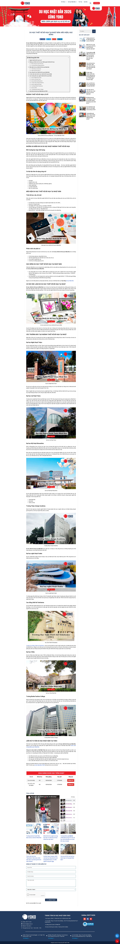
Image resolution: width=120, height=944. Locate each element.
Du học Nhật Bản (72, 1)
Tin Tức (80, 1)
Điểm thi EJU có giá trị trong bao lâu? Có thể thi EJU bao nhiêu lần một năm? (50, 837)
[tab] (68, 800)
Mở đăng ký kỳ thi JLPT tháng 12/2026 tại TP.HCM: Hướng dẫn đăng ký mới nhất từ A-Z (91, 100)
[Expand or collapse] (68, 58)
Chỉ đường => (26, 938)
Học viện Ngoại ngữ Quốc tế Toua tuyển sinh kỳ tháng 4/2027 (91, 108)
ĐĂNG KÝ (70, 780)
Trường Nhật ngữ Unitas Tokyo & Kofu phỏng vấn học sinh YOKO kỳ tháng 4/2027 (90, 116)
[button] (96, 3)
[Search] (94, 31)
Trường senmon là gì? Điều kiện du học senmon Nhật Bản (90, 39)
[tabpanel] (43, 808)
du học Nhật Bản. (70, 280)
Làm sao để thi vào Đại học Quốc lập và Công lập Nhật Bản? (67, 858)
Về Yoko (63, 1)
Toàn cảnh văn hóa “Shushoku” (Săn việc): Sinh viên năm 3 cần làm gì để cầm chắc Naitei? (90, 66)
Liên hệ (85, 1)
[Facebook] (87, 919)
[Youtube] (91, 919)
